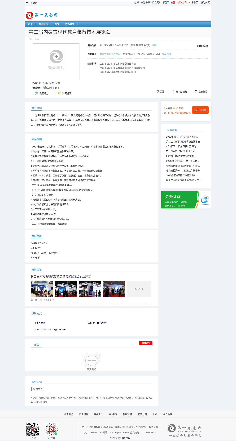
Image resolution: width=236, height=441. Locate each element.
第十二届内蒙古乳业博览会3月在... (183, 180)
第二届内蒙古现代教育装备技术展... (184, 141)
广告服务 (83, 414)
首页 (30, 24)
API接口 (113, 414)
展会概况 (43, 24)
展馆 (56, 24)
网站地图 (142, 414)
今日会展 (167, 414)
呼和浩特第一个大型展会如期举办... (184, 170)
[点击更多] (91, 296)
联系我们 (127, 414)
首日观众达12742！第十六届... (181, 151)
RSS (155, 414)
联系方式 (69, 24)
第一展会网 (31, 3)
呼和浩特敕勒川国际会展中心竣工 (183, 165)
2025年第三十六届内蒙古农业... (182, 136)
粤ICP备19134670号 (119, 438)
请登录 (165, 2)
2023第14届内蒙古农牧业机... (181, 156)
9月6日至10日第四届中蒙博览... (182, 146)
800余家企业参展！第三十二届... (182, 161)
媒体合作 (182, 2)
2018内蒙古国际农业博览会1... (181, 175)
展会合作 (98, 414)
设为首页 (205, 2)
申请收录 (193, 2)
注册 (172, 2)
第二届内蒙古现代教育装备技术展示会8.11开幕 (61, 276)
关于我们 (68, 414)
